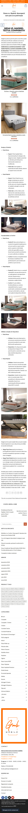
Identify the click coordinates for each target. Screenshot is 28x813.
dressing (20, 593)
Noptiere (3, 655)
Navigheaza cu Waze (6, 758)
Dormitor (15, 593)
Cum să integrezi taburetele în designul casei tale (13, 539)
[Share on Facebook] (9, 492)
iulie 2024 (3, 577)
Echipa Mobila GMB (19, 20)
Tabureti (3, 688)
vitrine (7, 606)
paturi (20, 601)
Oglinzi (3, 658)
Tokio (12, 603)
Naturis (3, 601)
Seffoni (24, 601)
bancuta (3, 588)
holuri (9, 596)
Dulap (3, 596)
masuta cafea (9, 598)
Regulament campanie (7, 784)
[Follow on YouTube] (12, 797)
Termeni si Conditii (6, 781)
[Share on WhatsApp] (7, 492)
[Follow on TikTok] (9, 797)
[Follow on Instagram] (6, 797)
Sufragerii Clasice (5, 682)
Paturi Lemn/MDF (6, 661)
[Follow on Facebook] (2, 797)
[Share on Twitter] (12, 492)
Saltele (3, 676)
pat (17, 601)
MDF (22, 598)
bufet (6, 591)
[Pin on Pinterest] (18, 492)
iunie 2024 (4, 580)
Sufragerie (7, 603)
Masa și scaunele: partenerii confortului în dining (12, 544)
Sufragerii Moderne (6, 685)
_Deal (2, 697)
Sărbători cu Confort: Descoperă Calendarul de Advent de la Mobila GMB (13, 534)
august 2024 (4, 574)
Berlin (12, 588)
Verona (18, 603)
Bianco (16, 588)
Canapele (3, 619)
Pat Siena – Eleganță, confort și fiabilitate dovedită (14, 92)
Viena (22, 603)
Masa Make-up (5, 643)
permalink (24, 498)
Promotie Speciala (6, 673)
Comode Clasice (5, 628)
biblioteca (22, 588)
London (20, 596)
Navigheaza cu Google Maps (8, 756)
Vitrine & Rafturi (5, 691)
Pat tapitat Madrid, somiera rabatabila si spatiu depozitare (14, 135)
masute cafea (17, 598)
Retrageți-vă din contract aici (10, 810)
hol (6, 596)
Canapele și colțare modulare (9, 553)
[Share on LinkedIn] (21, 492)
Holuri (3, 640)
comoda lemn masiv (18, 591)
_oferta (3, 700)
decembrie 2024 (5, 562)
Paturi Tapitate (5, 664)
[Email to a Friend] (15, 492)
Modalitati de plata (6, 787)
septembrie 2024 (5, 571)
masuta (3, 598)
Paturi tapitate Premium (7, 667)
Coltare (3, 625)
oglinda (13, 601)
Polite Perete (4, 670)
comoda (11, 591)
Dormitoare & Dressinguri (8, 634)
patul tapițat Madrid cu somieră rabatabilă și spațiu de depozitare (13, 48)
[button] (2, 6)
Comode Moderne (6, 631)
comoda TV (4, 593)
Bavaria (8, 588)
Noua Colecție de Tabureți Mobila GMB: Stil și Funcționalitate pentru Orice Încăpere (13, 549)
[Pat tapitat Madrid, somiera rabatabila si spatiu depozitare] (14, 118)
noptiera (8, 601)
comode (10, 593)
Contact (3, 793)
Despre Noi (4, 778)
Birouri (3, 616)
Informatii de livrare (6, 790)
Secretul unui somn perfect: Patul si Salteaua (22, 513)
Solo (3, 603)
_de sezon (3, 694)
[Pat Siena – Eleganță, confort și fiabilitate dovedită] (14, 74)
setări (14, 805)
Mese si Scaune (5, 649)
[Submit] (25, 524)
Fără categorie (5, 637)
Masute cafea (4, 646)
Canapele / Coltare (6, 622)
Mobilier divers (5, 652)
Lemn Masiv (15, 596)
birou (3, 591)
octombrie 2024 (5, 568)
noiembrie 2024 (5, 565)
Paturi (13, 11)
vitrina (3, 606)
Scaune (3, 679)
